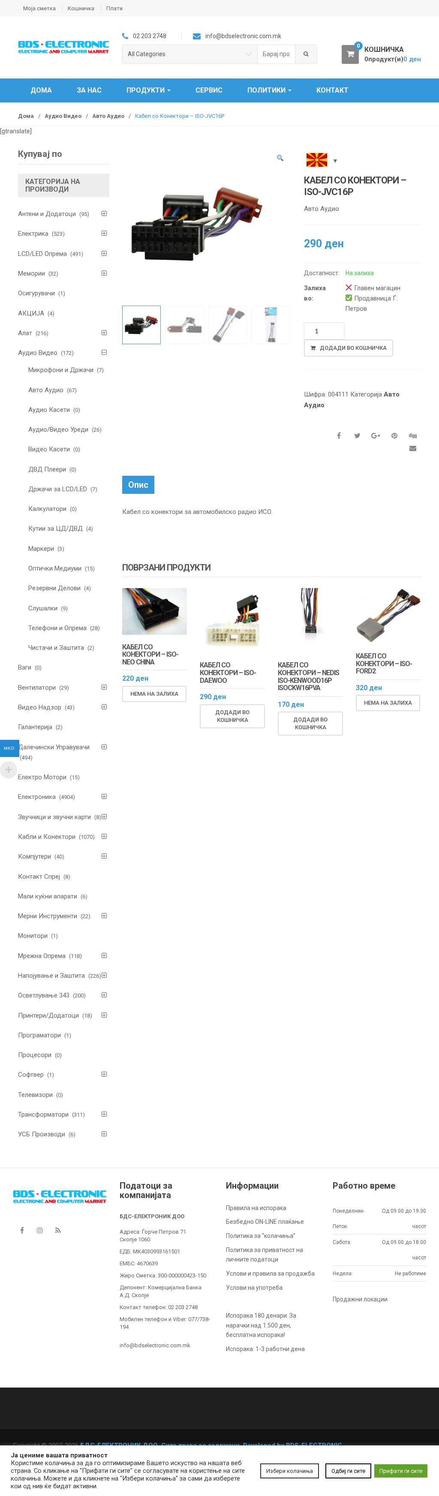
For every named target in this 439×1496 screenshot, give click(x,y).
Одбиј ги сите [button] (348, 1471)
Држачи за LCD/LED (57, 489)
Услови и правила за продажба (270, 1273)
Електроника (37, 797)
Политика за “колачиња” (260, 1235)
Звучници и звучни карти (54, 817)
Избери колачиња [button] (289, 1471)
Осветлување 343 (43, 995)
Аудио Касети (49, 410)
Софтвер (31, 1074)
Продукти (146, 90)
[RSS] (58, 1230)
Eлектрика (33, 233)
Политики (267, 90)
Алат (25, 333)
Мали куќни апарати (47, 896)
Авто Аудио (108, 116)
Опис (138, 485)
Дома (41, 90)
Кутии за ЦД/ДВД (55, 528)
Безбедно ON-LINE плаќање (265, 1221)
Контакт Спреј (39, 876)
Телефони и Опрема (57, 628)
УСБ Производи (41, 1134)
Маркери (41, 549)
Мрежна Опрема (42, 956)
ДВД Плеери (47, 469)
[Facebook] (22, 1230)
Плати (114, 8)
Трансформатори (43, 1114)
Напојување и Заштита (51, 975)
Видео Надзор (39, 707)
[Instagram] (40, 1230)
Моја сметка (39, 8)
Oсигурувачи (36, 293)
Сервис (209, 90)
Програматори (39, 1035)
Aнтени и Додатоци (47, 214)
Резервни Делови (54, 588)
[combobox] (276, 54)
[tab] (138, 485)
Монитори (33, 936)
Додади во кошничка (353, 348)
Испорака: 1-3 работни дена (265, 1349)
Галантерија (35, 727)
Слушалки (42, 608)
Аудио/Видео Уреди (58, 429)
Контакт (332, 90)
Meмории (31, 273)
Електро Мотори (42, 777)
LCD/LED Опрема (42, 254)
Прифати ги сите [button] (400, 1471)
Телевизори (35, 1095)
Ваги (24, 667)
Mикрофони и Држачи (60, 370)
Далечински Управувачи (54, 747)
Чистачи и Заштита (56, 648)
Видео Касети (49, 449)
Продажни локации (360, 1299)
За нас (89, 90)
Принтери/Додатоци (48, 1015)
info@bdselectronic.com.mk (155, 1345)
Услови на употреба (254, 1287)
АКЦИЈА (31, 313)
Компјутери (34, 856)
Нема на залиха (154, 694)
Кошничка (81, 8)
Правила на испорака (256, 1208)
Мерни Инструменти (47, 916)
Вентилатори (37, 687)
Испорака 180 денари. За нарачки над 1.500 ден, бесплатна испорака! (261, 1325)
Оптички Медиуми (54, 568)
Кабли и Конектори (46, 837)
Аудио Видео (63, 116)
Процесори (34, 1055)
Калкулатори (47, 509)
